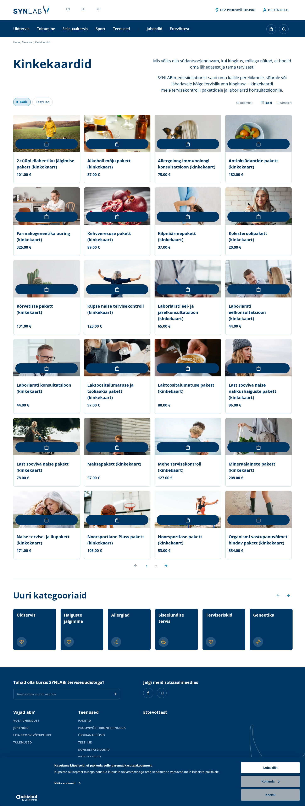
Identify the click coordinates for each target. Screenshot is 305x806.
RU (98, 9)
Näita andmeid (64, 783)
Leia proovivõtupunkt (237, 10)
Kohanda (267, 781)
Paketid (84, 720)
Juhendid (154, 28)
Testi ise (85, 742)
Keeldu (270, 795)
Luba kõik (270, 767)
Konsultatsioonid (94, 750)
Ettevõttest (179, 28)
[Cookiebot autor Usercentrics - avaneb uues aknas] (27, 798)
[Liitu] (115, 694)
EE (83, 9)
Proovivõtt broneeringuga (102, 728)
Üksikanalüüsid (91, 735)
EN (68, 9)
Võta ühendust (26, 720)
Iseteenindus (277, 10)
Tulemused (22, 742)
